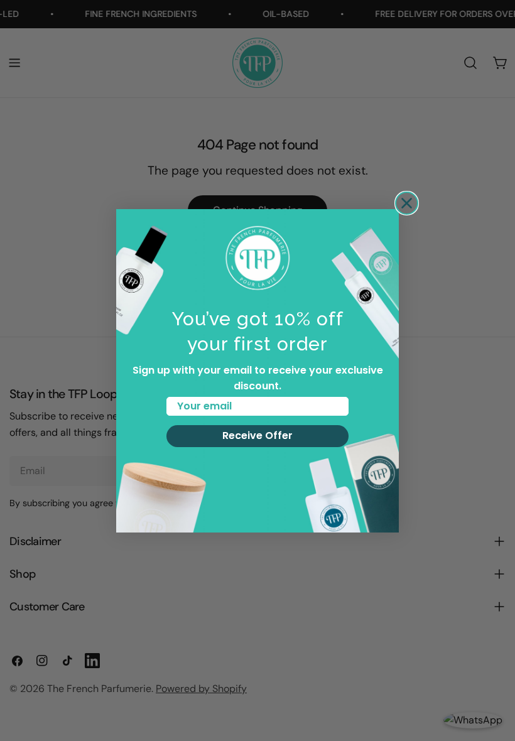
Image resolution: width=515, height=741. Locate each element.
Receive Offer (257, 435)
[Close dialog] (407, 203)
